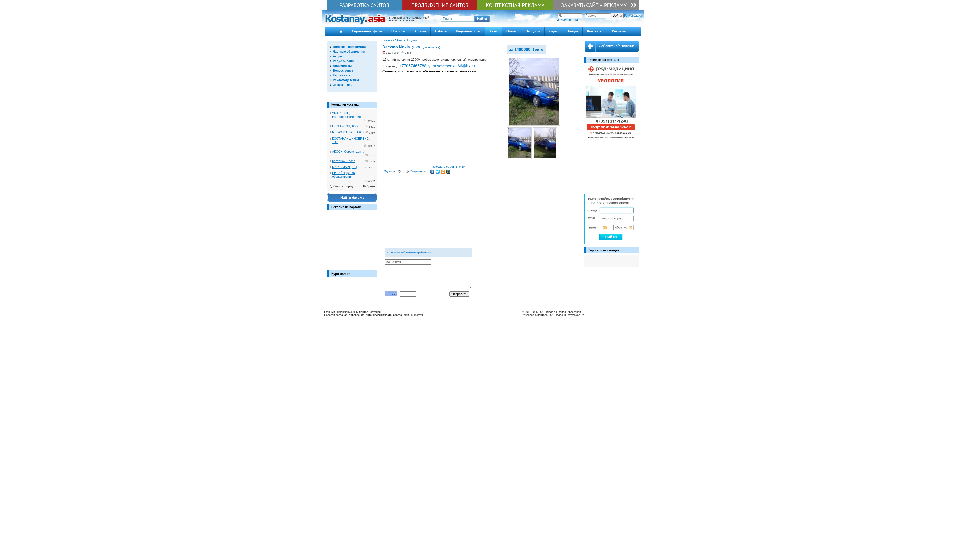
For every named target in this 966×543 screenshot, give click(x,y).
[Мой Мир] (448, 171)
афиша (408, 314)
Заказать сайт (343, 85)
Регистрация (633, 15)
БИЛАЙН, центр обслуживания (343, 174)
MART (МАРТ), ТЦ (344, 167)
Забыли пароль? (569, 20)
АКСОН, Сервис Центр (348, 151)
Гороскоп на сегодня (604, 250)
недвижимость (382, 314)
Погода (572, 31)
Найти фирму (352, 197)
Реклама (619, 31)
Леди (553, 31)
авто (369, 314)
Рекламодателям (346, 80)
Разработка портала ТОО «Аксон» (544, 314)
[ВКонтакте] (432, 171)
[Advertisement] (352, 243)
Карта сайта (342, 75)
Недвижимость (468, 31)
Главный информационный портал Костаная (352, 311)
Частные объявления (349, 51)
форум (418, 314)
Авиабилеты (342, 66)
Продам (411, 40)
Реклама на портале (346, 207)
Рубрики (369, 186)
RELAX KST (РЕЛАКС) (348, 132)
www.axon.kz (576, 314)
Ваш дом (533, 31)
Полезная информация (350, 47)
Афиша (420, 31)
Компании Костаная (345, 104)
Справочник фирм (367, 31)
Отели (511, 31)
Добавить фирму (341, 186)
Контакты (594, 31)
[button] (482, 19)
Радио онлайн (343, 61)
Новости (398, 31)
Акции (337, 56)
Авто (493, 31)
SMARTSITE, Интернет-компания (346, 115)
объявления (356, 314)
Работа (441, 31)
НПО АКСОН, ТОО (345, 126)
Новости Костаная (335, 314)
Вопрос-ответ (343, 70)
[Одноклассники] (443, 171)
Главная (388, 40)
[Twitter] (437, 171)
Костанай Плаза (343, 161)
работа (397, 314)
